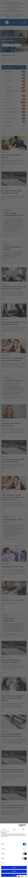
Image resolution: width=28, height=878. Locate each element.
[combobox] (22, 876)
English (21, 876)
